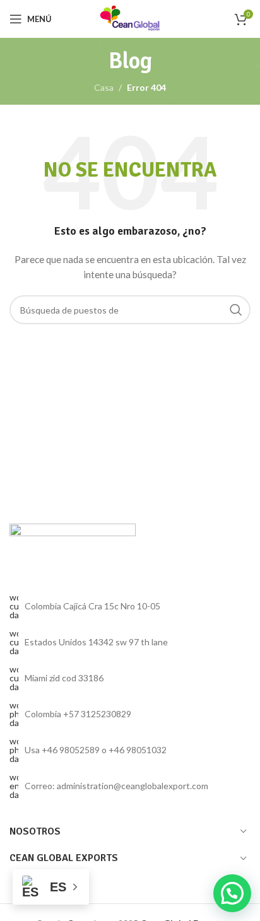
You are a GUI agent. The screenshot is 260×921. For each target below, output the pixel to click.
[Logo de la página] (130, 18)
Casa (104, 87)
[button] (232, 893)
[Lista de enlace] (130, 714)
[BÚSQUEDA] (236, 309)
